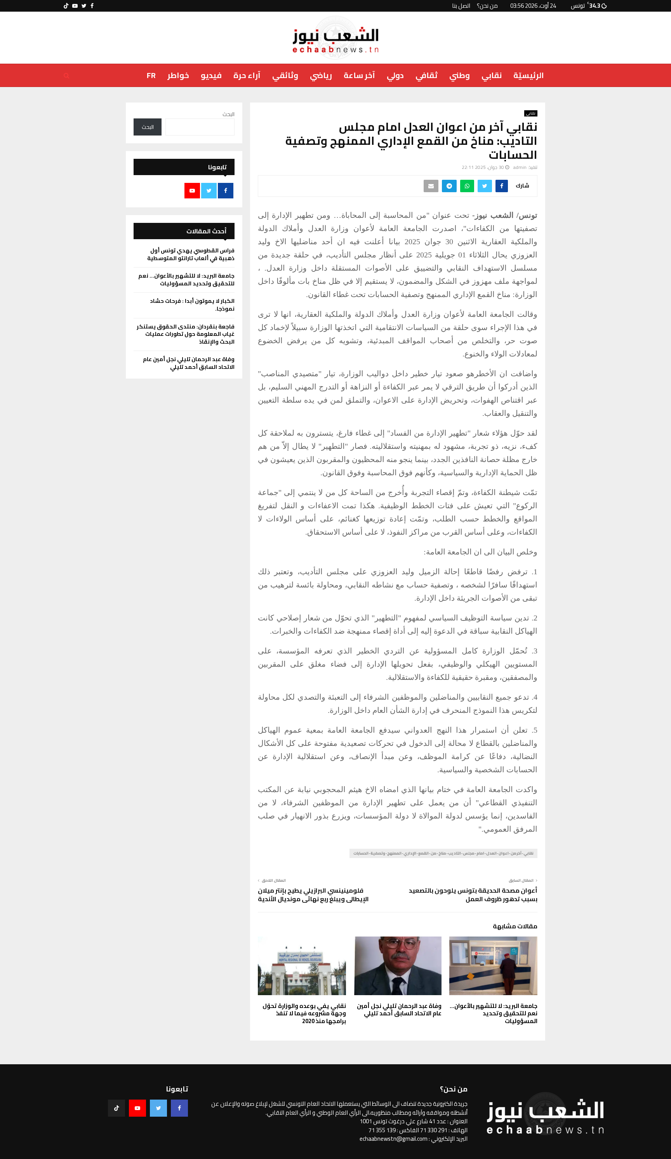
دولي (395, 75)
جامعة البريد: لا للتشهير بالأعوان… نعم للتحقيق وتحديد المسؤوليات (493, 1013)
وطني (459, 75)
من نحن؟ (487, 5)
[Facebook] (179, 1108)
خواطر (178, 75)
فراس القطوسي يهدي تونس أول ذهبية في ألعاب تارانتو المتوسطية (191, 254)
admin (520, 167)
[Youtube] (137, 1108)
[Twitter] (158, 1108)
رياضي (321, 75)
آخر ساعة (359, 75)
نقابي (492, 75)
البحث (229, 114)
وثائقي (285, 75)
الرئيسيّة (528, 75)
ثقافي (426, 75)
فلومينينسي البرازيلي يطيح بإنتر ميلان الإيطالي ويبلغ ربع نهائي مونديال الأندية (313, 894)
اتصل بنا (461, 5)
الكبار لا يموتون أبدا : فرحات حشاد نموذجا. (192, 305)
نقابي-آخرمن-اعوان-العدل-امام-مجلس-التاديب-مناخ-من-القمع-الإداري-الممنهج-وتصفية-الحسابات (443, 853)
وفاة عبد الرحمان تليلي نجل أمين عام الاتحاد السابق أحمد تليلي (399, 1009)
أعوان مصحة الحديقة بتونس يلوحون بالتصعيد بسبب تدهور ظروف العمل (473, 894)
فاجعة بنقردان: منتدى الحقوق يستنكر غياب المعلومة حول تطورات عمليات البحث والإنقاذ (186, 334)
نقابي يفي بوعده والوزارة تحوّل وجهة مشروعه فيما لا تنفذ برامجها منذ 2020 (304, 1013)
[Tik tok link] (66, 6)
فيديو (211, 75)
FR (151, 75)
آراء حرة (247, 75)
